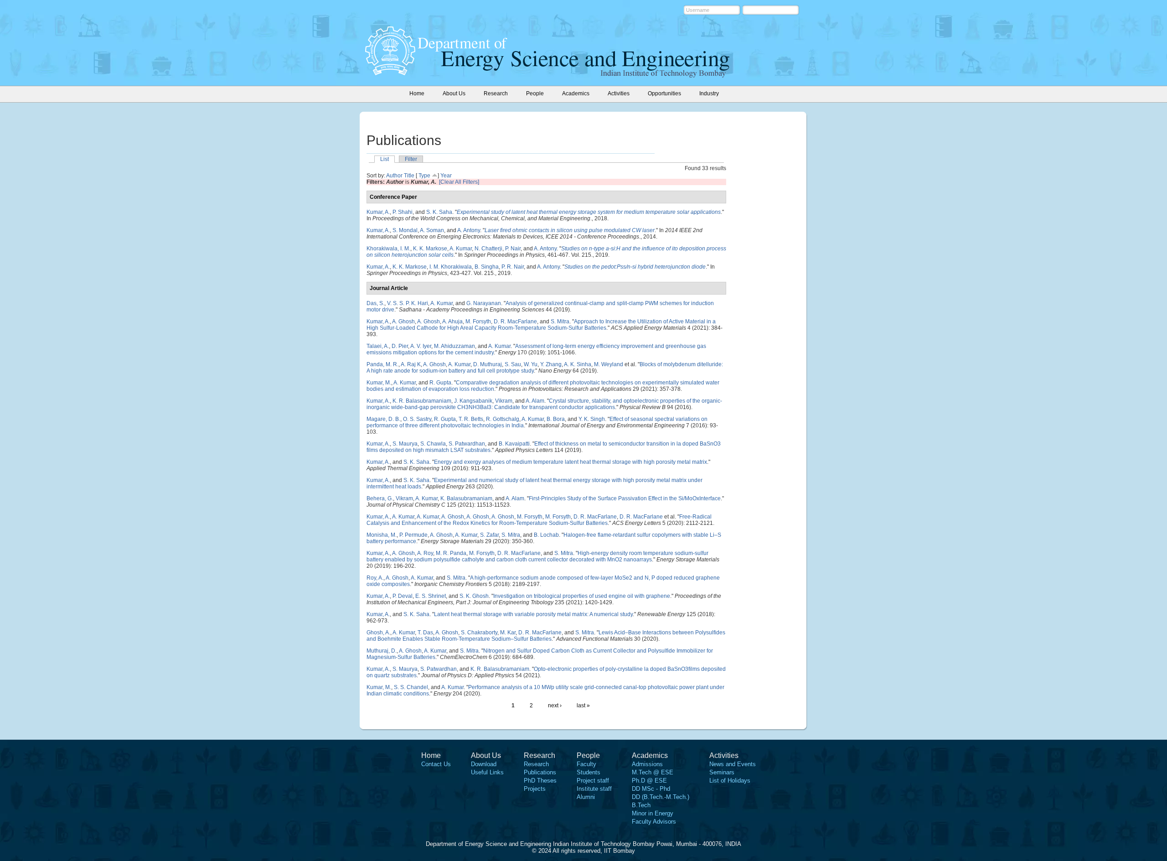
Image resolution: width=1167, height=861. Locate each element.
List (384, 159)
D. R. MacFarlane (515, 321)
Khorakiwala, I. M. (388, 248)
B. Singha (487, 267)
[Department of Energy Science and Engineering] (390, 72)
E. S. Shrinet (430, 596)
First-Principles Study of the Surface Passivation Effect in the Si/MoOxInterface (625, 498)
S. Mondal (405, 230)
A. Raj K (411, 364)
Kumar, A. (378, 212)
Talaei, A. (378, 346)
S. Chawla (433, 444)
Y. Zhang (551, 364)
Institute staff (594, 788)
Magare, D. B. (383, 419)
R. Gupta (440, 382)
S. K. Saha (439, 212)
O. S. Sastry (417, 419)
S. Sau (513, 364)
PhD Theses (540, 780)
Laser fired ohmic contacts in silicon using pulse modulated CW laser (570, 230)
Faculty (586, 764)
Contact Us (436, 764)
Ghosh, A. (378, 632)
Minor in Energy (652, 813)
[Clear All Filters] (459, 182)
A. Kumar (460, 248)
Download (483, 764)
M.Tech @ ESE (652, 772)
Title (409, 175)
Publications (540, 772)
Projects (535, 788)
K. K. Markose (430, 248)
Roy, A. (375, 578)
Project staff (593, 780)
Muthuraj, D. (382, 651)
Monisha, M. (382, 535)
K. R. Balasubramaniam (421, 401)
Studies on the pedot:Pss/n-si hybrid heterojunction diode (635, 267)
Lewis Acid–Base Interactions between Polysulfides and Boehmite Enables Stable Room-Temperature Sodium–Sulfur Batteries (546, 635)
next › (555, 705)
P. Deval (402, 596)
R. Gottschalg (502, 419)
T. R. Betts (471, 419)
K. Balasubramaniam (466, 498)
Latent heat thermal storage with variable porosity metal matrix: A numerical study (533, 614)
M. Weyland (608, 364)
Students (588, 772)
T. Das (425, 632)
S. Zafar (489, 535)
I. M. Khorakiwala (450, 267)
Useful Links (487, 772)
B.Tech (641, 805)
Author (394, 175)
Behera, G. (380, 498)
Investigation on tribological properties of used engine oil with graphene (581, 596)
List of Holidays (729, 780)
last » (583, 705)
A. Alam (535, 401)
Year (446, 175)
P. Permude (413, 535)
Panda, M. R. (382, 364)
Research (536, 764)
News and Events (732, 764)
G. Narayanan (483, 303)
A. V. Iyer (420, 346)
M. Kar (508, 632)
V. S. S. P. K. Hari (407, 303)
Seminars (721, 772)
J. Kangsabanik (473, 401)
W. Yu (530, 364)
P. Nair (513, 248)
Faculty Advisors (654, 821)
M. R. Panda (451, 553)
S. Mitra (560, 321)
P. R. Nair (512, 267)
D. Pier (400, 346)
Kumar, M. (379, 382)
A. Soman (432, 230)
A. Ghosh (403, 321)
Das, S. (375, 303)
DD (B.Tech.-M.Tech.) (660, 797)
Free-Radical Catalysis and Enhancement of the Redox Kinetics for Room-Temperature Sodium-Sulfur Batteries (539, 519)
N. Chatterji (488, 248)
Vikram (503, 401)
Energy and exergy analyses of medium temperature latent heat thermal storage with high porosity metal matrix (570, 462)
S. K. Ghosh (474, 596)
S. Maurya (405, 444)
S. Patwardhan (467, 444)
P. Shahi (402, 212)
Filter (411, 159)
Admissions (647, 764)
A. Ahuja (452, 321)
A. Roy (425, 553)
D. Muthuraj (487, 364)
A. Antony (468, 230)
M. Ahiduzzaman (454, 346)
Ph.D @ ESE (649, 780)
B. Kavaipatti (514, 444)
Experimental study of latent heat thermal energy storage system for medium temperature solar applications (589, 212)
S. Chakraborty (479, 632)
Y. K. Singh (591, 419)
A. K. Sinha (577, 364)
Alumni (586, 797)
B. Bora (556, 419)
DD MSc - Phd (651, 788)
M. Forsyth (478, 321)
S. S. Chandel (411, 687)
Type (424, 175)
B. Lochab (546, 535)
